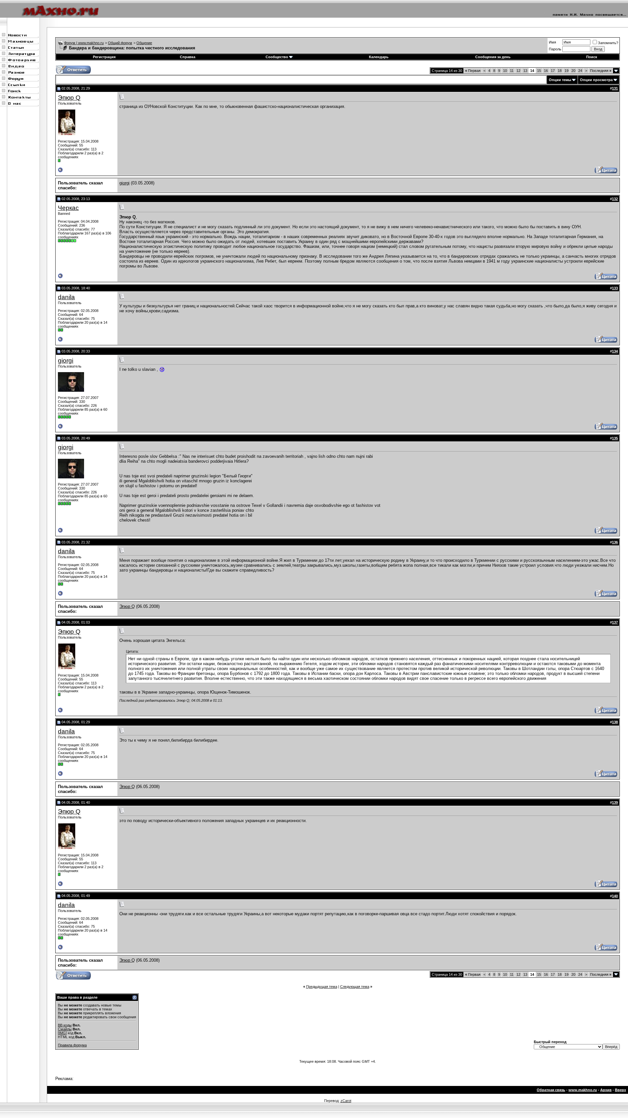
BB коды (65, 1025)
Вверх (620, 1090)
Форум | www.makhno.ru (84, 43)
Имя (552, 42)
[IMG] (62, 1033)
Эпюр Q (69, 97)
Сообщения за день (493, 57)
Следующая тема (354, 987)
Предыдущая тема (321, 987)
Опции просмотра (596, 80)
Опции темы (560, 80)
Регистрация (104, 57)
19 (566, 71)
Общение (144, 43)
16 (546, 71)
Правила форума (72, 1045)
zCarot (345, 1101)
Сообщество (277, 57)
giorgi (124, 183)
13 (525, 71)
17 (553, 71)
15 (539, 71)
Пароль (555, 49)
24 (580, 71)
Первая (472, 71)
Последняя (600, 71)
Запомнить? (608, 43)
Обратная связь (551, 1090)
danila (66, 297)
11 (512, 71)
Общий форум (120, 43)
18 (560, 71)
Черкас (68, 207)
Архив (606, 1090)
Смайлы (65, 1029)
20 (573, 71)
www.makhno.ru (582, 1090)
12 (518, 71)
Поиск (591, 57)
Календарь (379, 57)
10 (505, 71)
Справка (187, 57)
